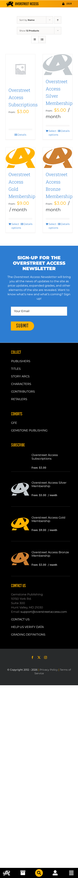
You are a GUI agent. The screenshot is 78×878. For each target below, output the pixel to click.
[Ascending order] (57, 20)
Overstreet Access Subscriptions (23, 97)
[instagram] (45, 657)
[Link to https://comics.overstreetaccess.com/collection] (22, 872)
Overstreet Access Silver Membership (49, 484)
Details (21, 134)
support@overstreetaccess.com (43, 611)
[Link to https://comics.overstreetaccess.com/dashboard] (55, 872)
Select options (53, 132)
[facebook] (32, 657)
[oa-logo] (6, 871)
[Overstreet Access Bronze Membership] (57, 157)
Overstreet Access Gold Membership (48, 519)
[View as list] (42, 39)
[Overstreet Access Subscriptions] (20, 69)
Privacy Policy (49, 669)
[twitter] (39, 657)
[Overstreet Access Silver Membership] (57, 64)
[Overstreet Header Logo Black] (22, 3)
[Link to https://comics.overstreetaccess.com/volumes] (39, 873)
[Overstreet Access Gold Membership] (20, 157)
